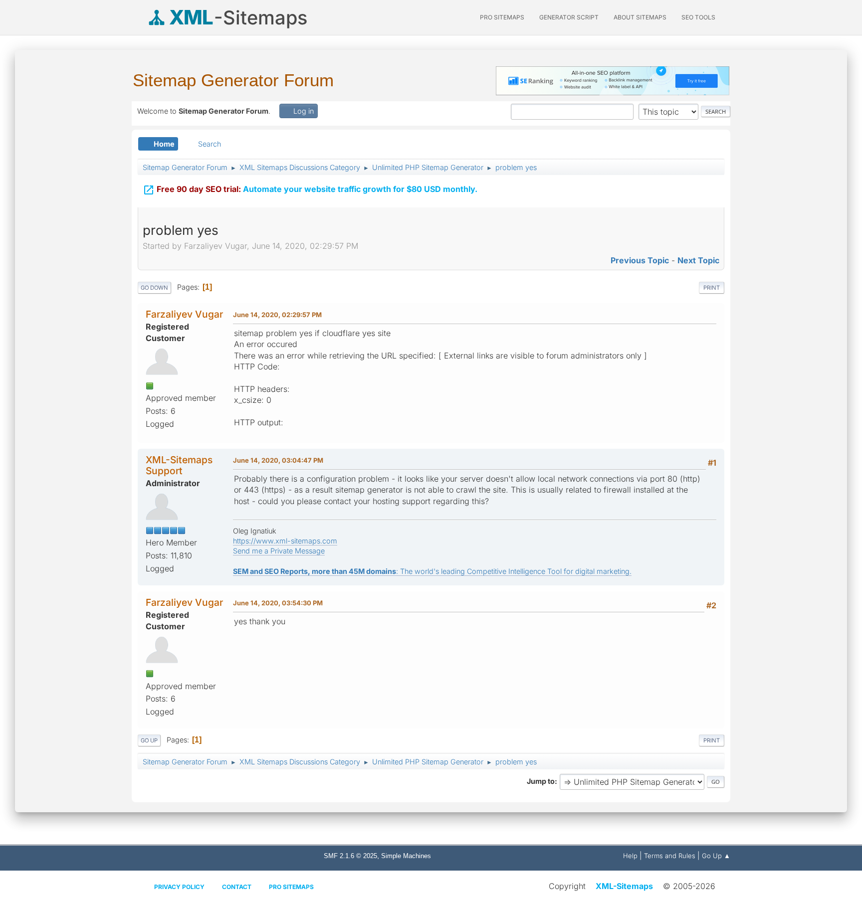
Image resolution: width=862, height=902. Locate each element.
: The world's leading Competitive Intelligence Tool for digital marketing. (432, 571)
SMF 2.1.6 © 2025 (350, 856)
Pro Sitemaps (291, 887)
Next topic (698, 260)
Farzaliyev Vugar (184, 314)
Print (711, 287)
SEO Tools (698, 17)
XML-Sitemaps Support (179, 465)
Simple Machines (406, 856)
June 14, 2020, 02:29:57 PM (277, 315)
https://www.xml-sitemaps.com (285, 541)
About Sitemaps (640, 17)
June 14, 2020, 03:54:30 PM (278, 603)
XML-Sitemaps (624, 886)
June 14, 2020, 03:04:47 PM (278, 460)
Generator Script (569, 17)
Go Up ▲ (716, 856)
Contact (236, 887)
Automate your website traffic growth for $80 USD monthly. (310, 190)
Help (630, 856)
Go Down (154, 287)
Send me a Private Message (279, 550)
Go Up (149, 740)
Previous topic (640, 260)
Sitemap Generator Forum (233, 80)
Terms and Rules (669, 856)
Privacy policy (179, 887)
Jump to (541, 781)
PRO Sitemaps (502, 17)
